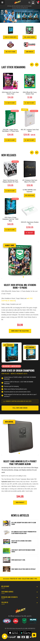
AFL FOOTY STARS (10, 51)
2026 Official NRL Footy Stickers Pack (30, 93)
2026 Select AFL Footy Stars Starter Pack (10, 93)
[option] (20, 16)
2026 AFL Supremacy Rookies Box (30, 223)
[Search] (29, 2)
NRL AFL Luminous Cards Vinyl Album (30, 130)
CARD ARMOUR (29, 51)
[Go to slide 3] (20, 453)
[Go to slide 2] (18, 276)
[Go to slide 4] (21, 276)
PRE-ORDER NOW (29, 195)
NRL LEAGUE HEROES (29, 37)
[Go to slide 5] (23, 276)
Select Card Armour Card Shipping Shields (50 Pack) (10, 181)
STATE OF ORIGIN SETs (10, 37)
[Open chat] (34, 635)
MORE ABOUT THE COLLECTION (20, 331)
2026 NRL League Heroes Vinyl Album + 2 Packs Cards (10, 130)
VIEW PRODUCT (20, 502)
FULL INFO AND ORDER (20, 408)
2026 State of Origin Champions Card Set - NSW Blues (10, 219)
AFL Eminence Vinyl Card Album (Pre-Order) (30, 181)
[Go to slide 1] (16, 276)
